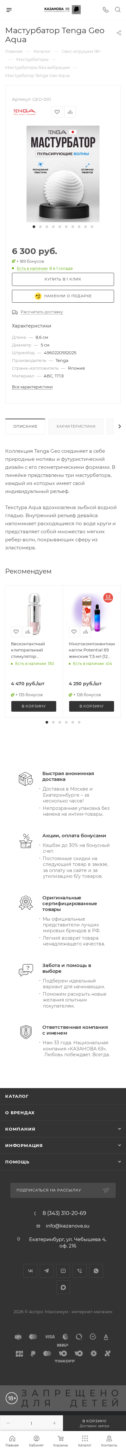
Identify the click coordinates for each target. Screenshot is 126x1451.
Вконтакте (30, 1271)
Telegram (47, 1271)
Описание (25, 426)
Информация (24, 1145)
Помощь (17, 1161)
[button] (34, 226)
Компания (20, 1129)
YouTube (63, 1271)
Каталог (17, 1096)
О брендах (20, 1112)
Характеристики (76, 426)
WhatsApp (96, 1271)
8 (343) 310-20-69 (64, 1213)
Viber (80, 1271)
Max (63, 1287)
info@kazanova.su (67, 1226)
